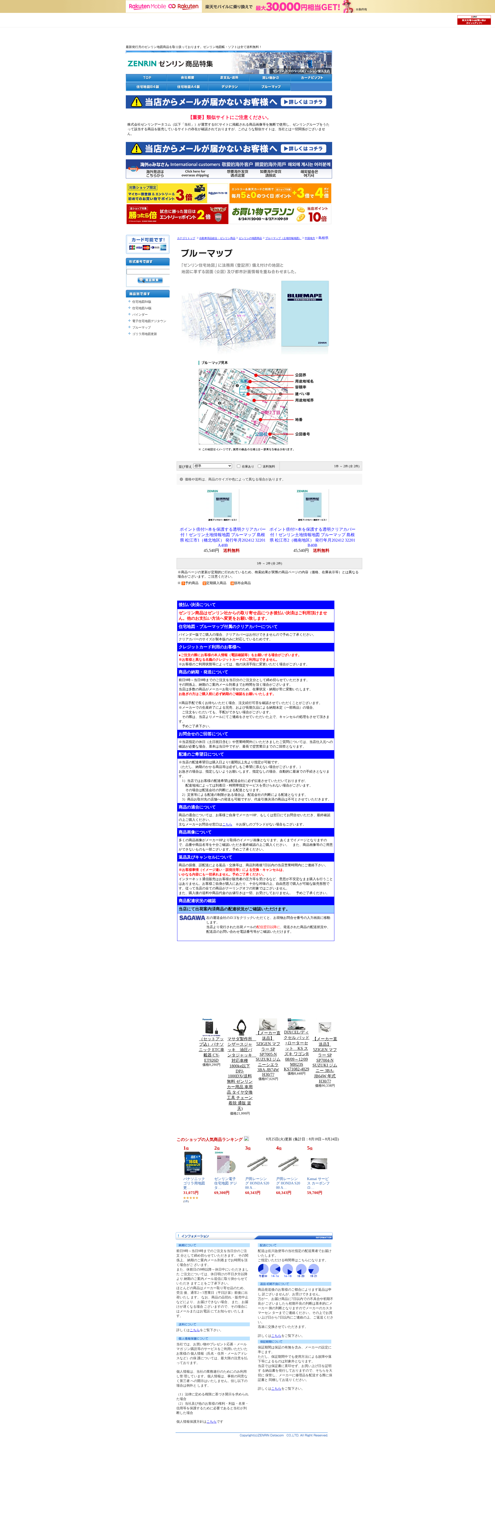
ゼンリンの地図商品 (250, 238)
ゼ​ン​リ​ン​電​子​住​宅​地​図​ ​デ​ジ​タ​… (225, 1183)
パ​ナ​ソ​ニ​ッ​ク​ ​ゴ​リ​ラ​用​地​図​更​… (194, 1183)
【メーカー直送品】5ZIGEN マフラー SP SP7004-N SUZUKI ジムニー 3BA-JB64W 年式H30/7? (324, 1060)
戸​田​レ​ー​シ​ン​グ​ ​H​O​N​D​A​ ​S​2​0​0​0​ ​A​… (257, 1183)
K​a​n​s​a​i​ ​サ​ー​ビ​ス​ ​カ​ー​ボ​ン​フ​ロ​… (318, 1183)
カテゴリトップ (186, 238)
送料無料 (269, 466)
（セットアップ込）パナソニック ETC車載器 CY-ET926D (211, 1049)
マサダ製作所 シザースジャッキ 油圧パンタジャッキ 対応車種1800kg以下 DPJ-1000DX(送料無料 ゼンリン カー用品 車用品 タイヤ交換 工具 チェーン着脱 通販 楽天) (241, 1074)
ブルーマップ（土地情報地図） (283, 238)
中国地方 (310, 238)
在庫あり (248, 466)
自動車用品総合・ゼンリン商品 (217, 238)
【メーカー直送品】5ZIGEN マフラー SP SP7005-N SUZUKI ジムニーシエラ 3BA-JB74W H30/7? (268, 1054)
